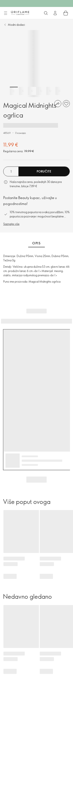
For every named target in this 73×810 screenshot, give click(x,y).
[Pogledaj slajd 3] (32, 91)
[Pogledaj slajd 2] (23, 91)
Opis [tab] (36, 243)
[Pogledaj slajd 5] (50, 91)
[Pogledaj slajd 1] (14, 91)
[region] (36, 63)
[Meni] (5, 13)
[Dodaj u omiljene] (66, 103)
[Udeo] (57, 103)
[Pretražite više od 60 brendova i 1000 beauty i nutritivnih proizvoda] (46, 13)
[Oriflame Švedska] (20, 13)
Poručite (44, 171)
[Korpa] (65, 13)
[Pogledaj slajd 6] (59, 91)
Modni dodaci (16, 25)
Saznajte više (11, 224)
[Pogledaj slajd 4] (41, 91)
